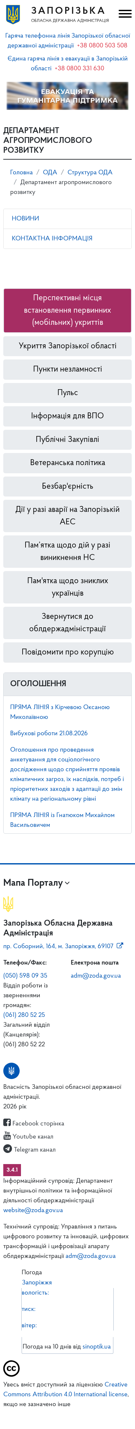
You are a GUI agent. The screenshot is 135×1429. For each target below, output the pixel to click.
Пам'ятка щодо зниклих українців (67, 587)
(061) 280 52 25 (24, 1015)
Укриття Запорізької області (68, 346)
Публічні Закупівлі (67, 440)
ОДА (50, 172)
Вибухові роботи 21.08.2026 (49, 733)
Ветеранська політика (67, 463)
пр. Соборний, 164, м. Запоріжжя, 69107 (58, 946)
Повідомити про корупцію (68, 652)
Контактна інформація (52, 238)
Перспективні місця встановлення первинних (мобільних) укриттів (67, 310)
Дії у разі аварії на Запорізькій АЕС (67, 516)
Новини (25, 219)
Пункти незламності (67, 369)
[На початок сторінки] (67, 1414)
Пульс (67, 393)
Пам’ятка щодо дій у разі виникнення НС (67, 551)
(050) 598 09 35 (25, 976)
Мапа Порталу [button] (33, 883)
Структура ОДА (90, 172)
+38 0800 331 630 (79, 68)
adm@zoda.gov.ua (96, 976)
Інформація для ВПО (67, 416)
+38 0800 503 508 (102, 46)
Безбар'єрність (67, 486)
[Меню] (124, 14)
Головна (21, 172)
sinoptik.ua (97, 1347)
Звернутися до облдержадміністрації (67, 623)
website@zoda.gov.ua (33, 1210)
